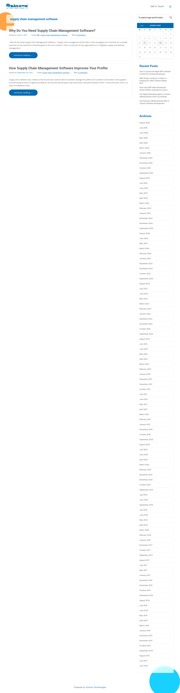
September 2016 (146, 595)
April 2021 (143, 409)
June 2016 (143, 610)
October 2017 (144, 550)
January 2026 (145, 153)
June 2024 (143, 238)
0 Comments (81, 35)
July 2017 (143, 565)
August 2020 (144, 444)
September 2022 (146, 334)
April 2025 (143, 198)
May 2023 (143, 299)
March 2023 (144, 304)
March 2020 (144, 465)
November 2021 (145, 384)
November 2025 (146, 163)
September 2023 (146, 279)
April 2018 (143, 525)
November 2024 (146, 223)
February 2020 (145, 470)
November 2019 (145, 480)
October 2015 (145, 646)
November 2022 (145, 324)
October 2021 (144, 389)
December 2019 (145, 475)
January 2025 (145, 213)
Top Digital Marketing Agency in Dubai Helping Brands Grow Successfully (154, 95)
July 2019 (143, 495)
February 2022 (145, 369)
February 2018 (145, 535)
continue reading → (23, 55)
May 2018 (143, 520)
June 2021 (143, 399)
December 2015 (145, 636)
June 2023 (143, 294)
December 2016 (145, 580)
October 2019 (145, 485)
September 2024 (146, 228)
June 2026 (143, 133)
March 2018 (144, 530)
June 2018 (143, 515)
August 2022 (144, 339)
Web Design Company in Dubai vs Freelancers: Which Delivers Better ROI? (153, 80)
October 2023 (145, 273)
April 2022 (143, 359)
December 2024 (145, 218)
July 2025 (143, 183)
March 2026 (144, 148)
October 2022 (145, 329)
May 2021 (143, 404)
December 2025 (145, 158)
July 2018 (143, 510)
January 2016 (144, 630)
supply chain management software (54, 35)
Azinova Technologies (96, 687)
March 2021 (144, 414)
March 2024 (144, 248)
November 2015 (145, 641)
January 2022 (144, 374)
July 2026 (143, 128)
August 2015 (144, 656)
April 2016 (143, 620)
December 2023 (145, 263)
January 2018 (144, 540)
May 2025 (143, 193)
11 (145, 43)
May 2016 (143, 615)
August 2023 (144, 284)
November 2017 (145, 545)
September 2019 (146, 490)
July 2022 (143, 344)
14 (160, 43)
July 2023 (143, 289)
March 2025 (144, 203)
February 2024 (145, 253)
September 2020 (146, 439)
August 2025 (144, 178)
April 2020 (143, 460)
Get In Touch (157, 6)
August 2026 (144, 123)
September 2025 (146, 173)
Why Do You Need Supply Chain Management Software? (52, 30)
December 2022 (145, 319)
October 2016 (145, 590)
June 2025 (143, 188)
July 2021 (143, 394)
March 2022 (144, 364)
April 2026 (143, 143)
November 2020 (146, 429)
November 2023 (146, 268)
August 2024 (144, 233)
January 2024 (145, 258)
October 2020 (145, 434)
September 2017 (146, 555)
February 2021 (145, 419)
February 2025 (145, 208)
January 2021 (144, 424)
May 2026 (143, 138)
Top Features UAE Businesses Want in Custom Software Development (154, 102)
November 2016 (145, 585)
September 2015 (146, 651)
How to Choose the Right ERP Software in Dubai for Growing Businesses (155, 72)
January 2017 (144, 575)
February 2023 (145, 309)
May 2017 (143, 570)
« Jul (141, 25)
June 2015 (143, 666)
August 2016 (144, 600)
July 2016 (143, 605)
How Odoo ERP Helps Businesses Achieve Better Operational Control (153, 88)
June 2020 (143, 454)
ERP (38, 35)
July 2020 (143, 449)
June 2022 (143, 349)
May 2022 (143, 354)
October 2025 (145, 168)
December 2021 (145, 379)
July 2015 (143, 661)
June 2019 (143, 500)
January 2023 (145, 314)
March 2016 (144, 625)
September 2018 (146, 505)
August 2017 (144, 560)
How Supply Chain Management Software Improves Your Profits (58, 68)
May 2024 (143, 243)
